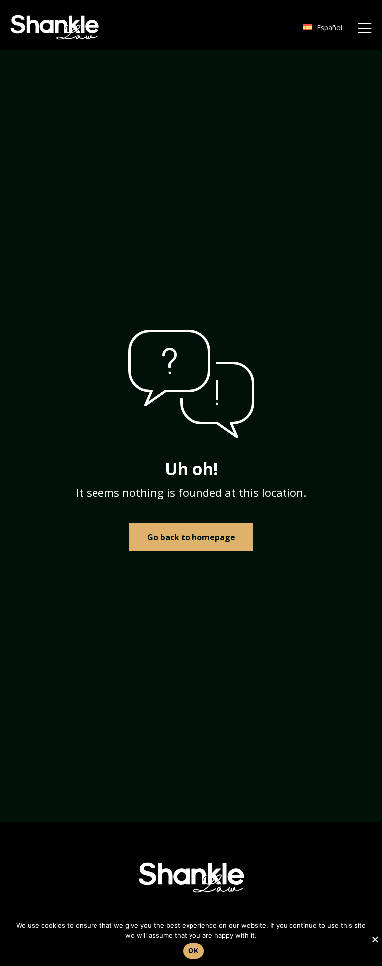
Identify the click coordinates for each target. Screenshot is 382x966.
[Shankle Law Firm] (54, 27)
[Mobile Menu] (364, 28)
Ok (193, 950)
